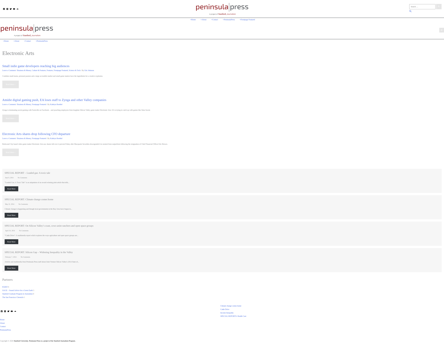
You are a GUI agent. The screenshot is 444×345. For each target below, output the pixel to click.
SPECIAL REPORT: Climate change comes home (29, 199)
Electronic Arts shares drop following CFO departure (36, 134)
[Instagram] (7, 9)
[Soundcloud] (17, 9)
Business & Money (24, 70)
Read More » (10, 85)
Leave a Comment (9, 70)
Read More (11, 189)
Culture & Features (39, 70)
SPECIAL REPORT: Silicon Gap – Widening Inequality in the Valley (39, 252)
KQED (5, 287)
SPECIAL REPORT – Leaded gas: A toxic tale (27, 173)
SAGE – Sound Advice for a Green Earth (17, 290)
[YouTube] (14, 9)
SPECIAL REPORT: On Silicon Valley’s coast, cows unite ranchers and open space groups (49, 225)
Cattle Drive (224, 309)
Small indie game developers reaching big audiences (35, 66)
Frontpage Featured (61, 70)
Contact (3, 326)
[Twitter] (11, 9)
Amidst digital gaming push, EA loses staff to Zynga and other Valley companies (54, 100)
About (2, 323)
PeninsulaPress (5, 330)
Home (2, 320)
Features (50, 70)
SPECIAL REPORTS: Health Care (233, 316)
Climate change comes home (230, 306)
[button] (410, 11)
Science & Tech (74, 70)
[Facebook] (4, 9)
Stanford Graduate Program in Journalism (17, 294)
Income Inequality (227, 313)
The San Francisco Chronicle (13, 297)
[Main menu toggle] (441, 30)
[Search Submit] (439, 6)
